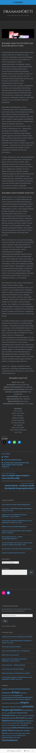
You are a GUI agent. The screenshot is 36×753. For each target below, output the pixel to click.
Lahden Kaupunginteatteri (22, 715)
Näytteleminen (8, 721)
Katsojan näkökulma (12, 460)
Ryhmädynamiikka (6, 725)
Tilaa (5, 621)
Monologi (31, 715)
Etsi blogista (5, 568)
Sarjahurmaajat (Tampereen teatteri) (13, 553)
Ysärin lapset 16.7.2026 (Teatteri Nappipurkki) (16, 504)
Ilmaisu (17, 703)
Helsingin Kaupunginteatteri (23, 697)
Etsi (31, 572)
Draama (12, 689)
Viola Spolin (17, 737)
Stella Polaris (8, 730)
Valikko (19, 2)
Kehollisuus (5, 713)
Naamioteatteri (29, 718)
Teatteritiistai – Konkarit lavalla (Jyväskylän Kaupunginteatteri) (19, 486)
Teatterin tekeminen (7, 735)
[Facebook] (8, 593)
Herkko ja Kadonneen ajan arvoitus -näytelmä (16, 699)
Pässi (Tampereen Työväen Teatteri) (13, 669)
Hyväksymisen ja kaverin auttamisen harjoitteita (17, 636)
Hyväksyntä (12, 703)
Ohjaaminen (29, 721)
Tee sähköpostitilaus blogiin (10, 606)
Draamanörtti (18, 11)
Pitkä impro (16, 723)
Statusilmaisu (18, 727)
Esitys (16, 692)
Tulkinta (14, 735)
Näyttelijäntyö (20, 721)
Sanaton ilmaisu (16, 725)
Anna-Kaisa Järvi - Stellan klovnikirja (13, 665)
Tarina (4, 733)
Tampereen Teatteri (22, 731)
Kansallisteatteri (28, 710)
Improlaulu (13, 707)
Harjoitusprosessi (6, 695)
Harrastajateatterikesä (8, 697)
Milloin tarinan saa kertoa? (10, 655)
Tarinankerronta (12, 733)
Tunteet (19, 735)
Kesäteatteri (12, 713)
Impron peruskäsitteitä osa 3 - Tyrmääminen (16, 651)
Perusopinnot (8, 723)
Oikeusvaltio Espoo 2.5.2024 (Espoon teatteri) (16, 673)
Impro (24, 702)
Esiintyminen (6, 693)
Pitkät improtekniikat (25, 723)
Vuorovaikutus (10, 740)
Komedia (5, 715)
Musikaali (20, 718)
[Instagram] (3, 593)
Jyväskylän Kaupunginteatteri (16, 463)
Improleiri (18, 707)
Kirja (18, 713)
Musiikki (13, 718)
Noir (3, 465)
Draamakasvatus (23, 689)
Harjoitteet (23, 693)
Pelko (3, 723)
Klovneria (24, 713)
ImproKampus (6, 707)
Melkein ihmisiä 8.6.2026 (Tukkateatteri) (14, 526)
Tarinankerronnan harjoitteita (11, 646)
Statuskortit (30, 728)
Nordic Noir (11, 465)
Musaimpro (6, 718)
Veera (6, 457)
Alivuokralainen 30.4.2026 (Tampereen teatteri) (17, 548)
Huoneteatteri (5, 703)
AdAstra (5, 689)
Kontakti (12, 715)
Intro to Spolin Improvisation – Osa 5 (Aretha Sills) (16, 476)
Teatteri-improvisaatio (24, 733)
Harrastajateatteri (17, 695)
